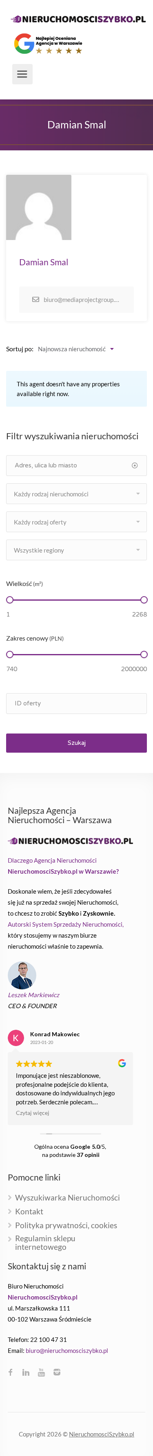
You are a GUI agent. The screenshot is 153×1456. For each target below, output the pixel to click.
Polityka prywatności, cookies (66, 1225)
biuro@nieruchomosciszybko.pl (67, 1350)
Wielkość (24, 583)
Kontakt (29, 1211)
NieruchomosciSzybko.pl (101, 1434)
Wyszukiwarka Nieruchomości (67, 1198)
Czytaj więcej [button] (32, 1113)
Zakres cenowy (35, 638)
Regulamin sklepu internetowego (45, 1242)
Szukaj (77, 743)
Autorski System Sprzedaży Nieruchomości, (66, 924)
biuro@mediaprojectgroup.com (82, 299)
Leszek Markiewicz (33, 994)
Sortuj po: (19, 348)
